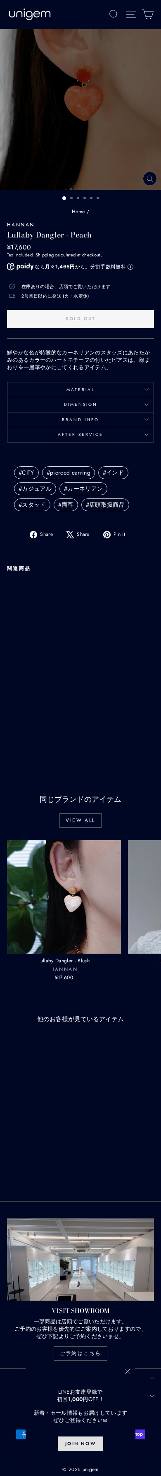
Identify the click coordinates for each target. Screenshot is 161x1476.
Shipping (45, 254)
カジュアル (35, 488)
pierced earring (68, 472)
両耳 (65, 505)
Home (78, 211)
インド (113, 472)
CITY (26, 472)
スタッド (32, 505)
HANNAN (20, 224)
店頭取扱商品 (105, 505)
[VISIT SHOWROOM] (80, 1259)
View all (80, 820)
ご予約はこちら (81, 1353)
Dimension (80, 404)
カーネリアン (83, 488)
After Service (80, 434)
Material (80, 389)
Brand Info (80, 420)
